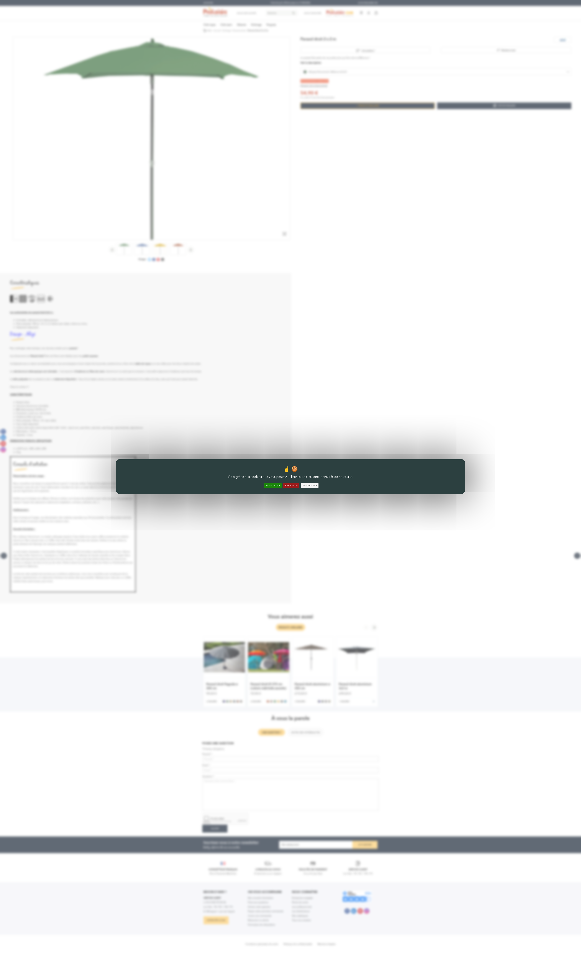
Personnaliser (309, 485)
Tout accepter (272, 485)
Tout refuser (291, 485)
